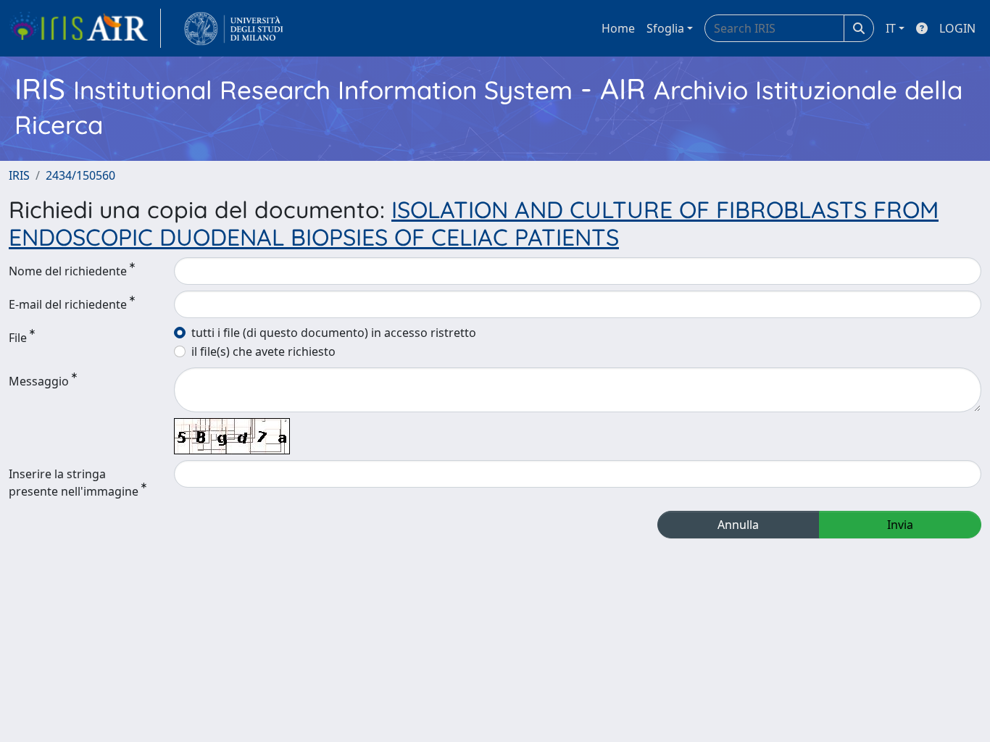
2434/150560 (80, 175)
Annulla (738, 525)
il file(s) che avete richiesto (263, 351)
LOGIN (957, 28)
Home (618, 28)
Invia (900, 525)
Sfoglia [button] (665, 28)
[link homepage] (85, 28)
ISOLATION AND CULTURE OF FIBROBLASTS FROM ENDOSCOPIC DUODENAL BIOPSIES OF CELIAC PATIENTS (474, 223)
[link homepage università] (233, 28)
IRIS (19, 175)
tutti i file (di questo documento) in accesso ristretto (333, 333)
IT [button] (891, 28)
